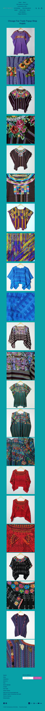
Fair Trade (5, 688)
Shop (4, 677)
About (25, 2)
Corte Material (23, 12)
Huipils (16, 10)
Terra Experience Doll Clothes (12, 706)
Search (5, 675)
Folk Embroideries (26, 8)
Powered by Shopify (23, 706)
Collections (5, 679)
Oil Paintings (18, 8)
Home (20, 2)
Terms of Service (7, 696)
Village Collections (23, 14)
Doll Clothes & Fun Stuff (22, 4)
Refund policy (6, 698)
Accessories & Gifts (23, 6)
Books (29, 10)
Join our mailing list (26, 675)
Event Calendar (6, 684)
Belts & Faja (22, 10)
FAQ (4, 683)
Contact (5, 686)
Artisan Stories (6, 690)
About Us (5, 681)
